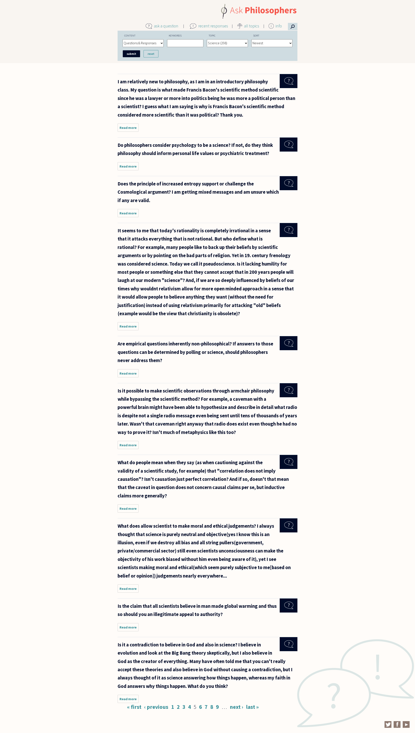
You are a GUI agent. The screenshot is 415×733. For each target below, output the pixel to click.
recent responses (213, 25)
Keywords (175, 35)
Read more (129, 128)
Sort (256, 35)
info (279, 25)
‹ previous (156, 706)
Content (130, 35)
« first (134, 706)
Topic (212, 35)
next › (236, 706)
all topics (251, 25)
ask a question (166, 25)
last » (252, 706)
